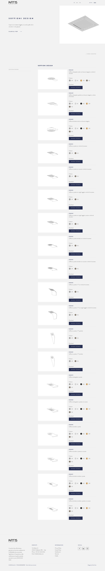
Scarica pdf (14, 31)
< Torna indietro (91, 54)
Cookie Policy (58, 550)
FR (80, 2)
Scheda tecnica (75, 87)
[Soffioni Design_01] (82, 43)
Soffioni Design (13, 69)
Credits (56, 556)
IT (74, 2)
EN (77, 2)
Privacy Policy (58, 548)
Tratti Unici (94, 565)
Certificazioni (58, 552)
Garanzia (57, 554)
